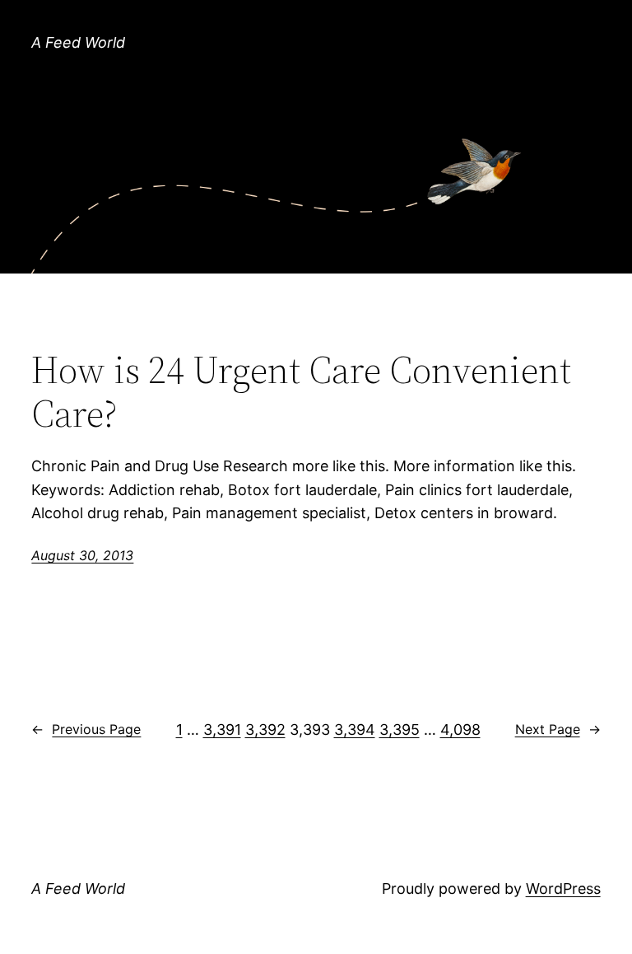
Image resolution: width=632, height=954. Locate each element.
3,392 (265, 729)
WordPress (563, 888)
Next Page (558, 729)
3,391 (222, 729)
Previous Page (86, 729)
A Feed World (78, 42)
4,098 (460, 729)
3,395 (399, 729)
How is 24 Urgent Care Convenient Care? (301, 391)
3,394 (354, 729)
